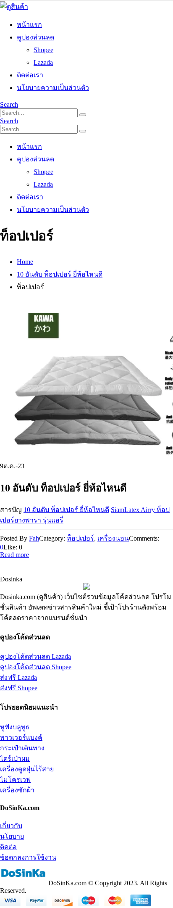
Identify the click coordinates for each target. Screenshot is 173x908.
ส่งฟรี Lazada (18, 677)
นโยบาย (12, 836)
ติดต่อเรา (30, 75)
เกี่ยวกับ (11, 825)
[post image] (86, 387)
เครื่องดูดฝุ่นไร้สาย (27, 769)
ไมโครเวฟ (15, 779)
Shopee (43, 49)
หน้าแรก (29, 24)
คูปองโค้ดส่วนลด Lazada (35, 656)
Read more (14, 554)
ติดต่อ (8, 846)
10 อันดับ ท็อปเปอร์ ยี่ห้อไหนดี (66, 509)
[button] (9, 104)
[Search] (82, 115)
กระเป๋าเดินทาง (22, 748)
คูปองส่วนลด (35, 37)
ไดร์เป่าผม (15, 758)
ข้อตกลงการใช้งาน (28, 857)
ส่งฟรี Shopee (18, 688)
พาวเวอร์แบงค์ (21, 737)
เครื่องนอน (113, 538)
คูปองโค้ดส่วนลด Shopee (35, 666)
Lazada (43, 62)
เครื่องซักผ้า (17, 790)
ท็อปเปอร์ (80, 538)
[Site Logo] (14, 6)
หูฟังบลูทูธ (15, 727)
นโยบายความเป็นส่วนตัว (53, 87)
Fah (34, 538)
